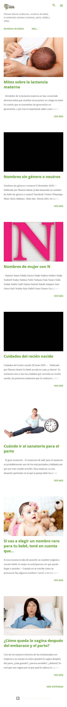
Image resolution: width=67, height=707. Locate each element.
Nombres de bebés (14, 28)
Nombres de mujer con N (27, 266)
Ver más (58, 116)
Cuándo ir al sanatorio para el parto (31, 448)
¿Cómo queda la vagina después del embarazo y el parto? (33, 643)
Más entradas (55, 686)
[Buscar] (54, 5)
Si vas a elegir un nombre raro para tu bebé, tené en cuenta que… (32, 545)
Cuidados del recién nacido (28, 356)
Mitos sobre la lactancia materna (26, 84)
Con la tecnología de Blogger (35, 698)
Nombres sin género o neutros (32, 176)
